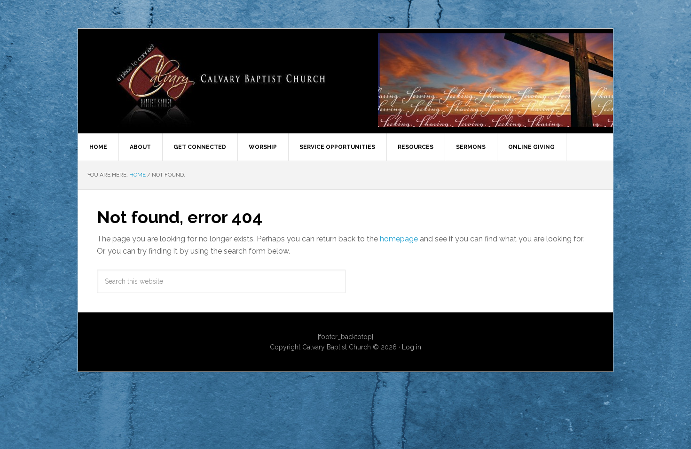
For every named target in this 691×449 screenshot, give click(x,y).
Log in (411, 347)
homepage (399, 238)
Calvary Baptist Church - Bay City (228, 80)
